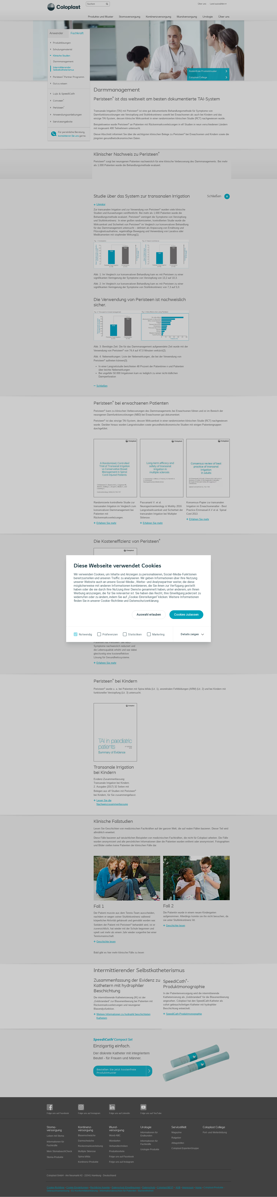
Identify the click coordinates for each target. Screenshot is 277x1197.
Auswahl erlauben (149, 614)
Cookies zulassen (186, 614)
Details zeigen (190, 634)
